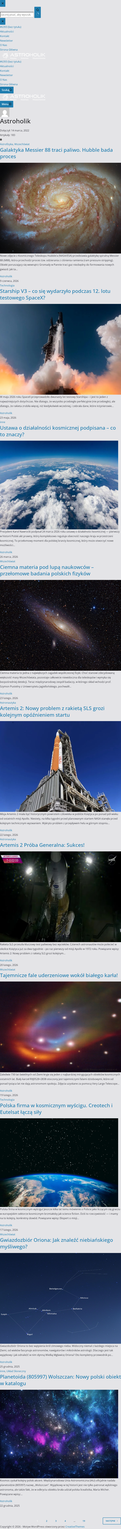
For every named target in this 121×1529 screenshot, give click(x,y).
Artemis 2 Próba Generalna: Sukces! (42, 844)
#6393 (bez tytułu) (10, 61)
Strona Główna (9, 84)
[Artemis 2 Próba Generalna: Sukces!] (60, 853)
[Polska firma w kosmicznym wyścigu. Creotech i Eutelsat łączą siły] (59, 1120)
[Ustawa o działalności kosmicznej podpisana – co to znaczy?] (59, 443)
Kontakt (4, 70)
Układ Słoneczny (16, 1371)
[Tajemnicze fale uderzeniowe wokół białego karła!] (60, 983)
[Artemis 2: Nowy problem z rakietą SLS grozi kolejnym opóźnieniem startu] (60, 723)
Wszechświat (22, 144)
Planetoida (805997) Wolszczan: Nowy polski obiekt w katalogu (60, 1380)
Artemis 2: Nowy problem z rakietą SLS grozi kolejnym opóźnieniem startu (52, 711)
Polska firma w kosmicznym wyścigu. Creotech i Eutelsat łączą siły (56, 1108)
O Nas (3, 79)
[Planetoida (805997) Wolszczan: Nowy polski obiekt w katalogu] (59, 1392)
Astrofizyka (6, 144)
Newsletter (6, 75)
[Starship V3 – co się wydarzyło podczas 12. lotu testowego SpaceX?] (60, 306)
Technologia (7, 285)
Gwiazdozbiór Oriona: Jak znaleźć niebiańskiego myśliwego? (56, 1243)
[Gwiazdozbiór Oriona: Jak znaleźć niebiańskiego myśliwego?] (60, 1255)
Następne (110, 1521)
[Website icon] (1, 139)
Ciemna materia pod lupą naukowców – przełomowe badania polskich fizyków (47, 570)
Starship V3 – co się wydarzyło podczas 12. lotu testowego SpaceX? (55, 294)
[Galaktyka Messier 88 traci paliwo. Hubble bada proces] (60, 165)
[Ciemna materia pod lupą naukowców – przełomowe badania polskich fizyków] (60, 582)
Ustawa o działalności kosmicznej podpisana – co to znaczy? (58, 431)
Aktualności (7, 66)
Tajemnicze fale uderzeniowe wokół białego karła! (59, 975)
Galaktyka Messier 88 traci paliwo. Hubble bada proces (56, 153)
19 (84, 1520)
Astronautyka (8, 702)
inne (2, 422)
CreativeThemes (75, 1526)
